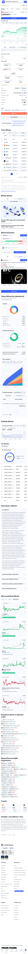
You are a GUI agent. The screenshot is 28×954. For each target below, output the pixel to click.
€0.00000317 (9, 794)
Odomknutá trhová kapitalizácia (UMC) (10, 352)
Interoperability (7, 110)
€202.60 (9, 790)
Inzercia (2, 868)
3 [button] (16, 174)
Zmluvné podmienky (18, 868)
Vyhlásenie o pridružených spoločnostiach (8, 191)
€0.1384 (9, 780)
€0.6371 (8, 784)
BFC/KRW (15, 145)
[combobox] (14, 50)
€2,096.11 (9, 771)
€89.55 (20, 769)
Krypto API (3, 879)
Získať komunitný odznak (18, 125)
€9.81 (9, 778)
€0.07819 (7, 775)
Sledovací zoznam (5, 893)
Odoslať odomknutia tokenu (19, 123)
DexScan (3, 881)
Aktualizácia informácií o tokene (20, 121)
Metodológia (16, 884)
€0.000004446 (10, 788)
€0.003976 (10, 796)
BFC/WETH (15, 157)
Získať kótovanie (4, 905)
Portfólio (3, 891)
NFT (2, 888)
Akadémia (3, 865)
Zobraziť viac (24, 238)
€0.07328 (10, 786)
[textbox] (15, 248)
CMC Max (3, 872)
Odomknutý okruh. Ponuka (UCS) (9, 353)
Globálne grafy (4, 886)
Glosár (2, 914)
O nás (15, 865)
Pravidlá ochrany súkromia (19, 870)
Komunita (16, 908)
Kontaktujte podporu (5, 910)
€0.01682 (11, 767)
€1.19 (7, 769)
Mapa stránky (4, 897)
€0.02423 (9, 792)
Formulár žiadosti (4, 908)
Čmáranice (3, 895)
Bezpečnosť (16, 886)
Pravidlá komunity (18, 879)
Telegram (16, 910)
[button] (9, 174)
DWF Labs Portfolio (15, 110)
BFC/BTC (15, 154)
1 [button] (11, 174)
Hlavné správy (4, 874)
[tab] (18, 47)
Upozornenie (16, 881)
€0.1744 (9, 782)
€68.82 (9, 773)
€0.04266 (9, 763)
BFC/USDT (15, 142)
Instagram (16, 912)
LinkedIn (16, 919)
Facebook (16, 914)
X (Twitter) (16, 905)
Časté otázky (4, 912)
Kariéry (15, 888)
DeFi (2, 110)
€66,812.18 (9, 765)
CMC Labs (3, 870)
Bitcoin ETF (3, 877)
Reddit (15, 917)
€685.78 (20, 775)
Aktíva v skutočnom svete (6, 884)
